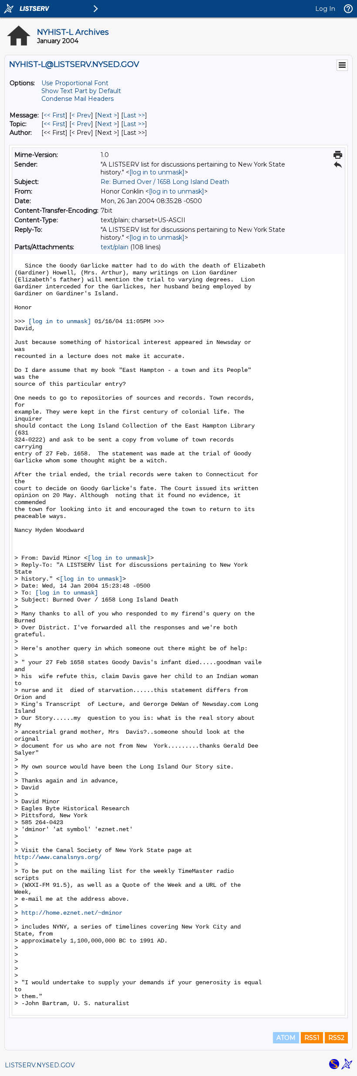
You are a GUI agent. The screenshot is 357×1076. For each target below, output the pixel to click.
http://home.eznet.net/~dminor (71, 912)
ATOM (286, 1038)
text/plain (114, 247)
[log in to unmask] (157, 172)
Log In (325, 9)
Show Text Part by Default (81, 91)
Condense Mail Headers (77, 99)
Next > (107, 115)
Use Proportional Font (74, 83)
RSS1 (312, 1038)
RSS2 (336, 1038)
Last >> (134, 115)
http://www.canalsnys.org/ (57, 857)
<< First (54, 115)
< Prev (81, 115)
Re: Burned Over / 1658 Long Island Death (165, 182)
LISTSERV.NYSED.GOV (40, 1065)
